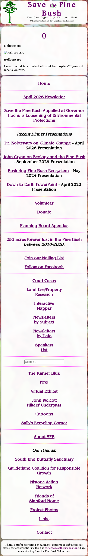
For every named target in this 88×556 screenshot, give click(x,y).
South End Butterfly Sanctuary (44, 459)
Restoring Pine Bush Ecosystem (38, 170)
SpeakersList (44, 347)
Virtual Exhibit (44, 391)
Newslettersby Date (44, 333)
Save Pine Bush (52, 8)
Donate (44, 212)
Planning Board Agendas (44, 225)
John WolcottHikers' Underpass (44, 403)
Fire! (44, 382)
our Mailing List (48, 257)
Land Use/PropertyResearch (44, 292)
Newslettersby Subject (44, 320)
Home (44, 83)
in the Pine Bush (57, 239)
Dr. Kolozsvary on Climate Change (38, 143)
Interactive (44, 303)
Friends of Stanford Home (44, 498)
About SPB (44, 436)
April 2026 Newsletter (44, 97)
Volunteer (44, 203)
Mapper (44, 308)
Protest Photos (44, 509)
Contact (44, 532)
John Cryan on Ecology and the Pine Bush (44, 156)
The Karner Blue (44, 373)
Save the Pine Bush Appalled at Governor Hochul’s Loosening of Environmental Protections (44, 115)
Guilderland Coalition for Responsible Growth (44, 471)
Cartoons (44, 414)
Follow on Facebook (44, 266)
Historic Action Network (44, 484)
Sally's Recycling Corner (44, 423)
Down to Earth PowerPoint (32, 184)
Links (44, 518)
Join (29, 257)
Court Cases (44, 280)
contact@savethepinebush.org (61, 548)
